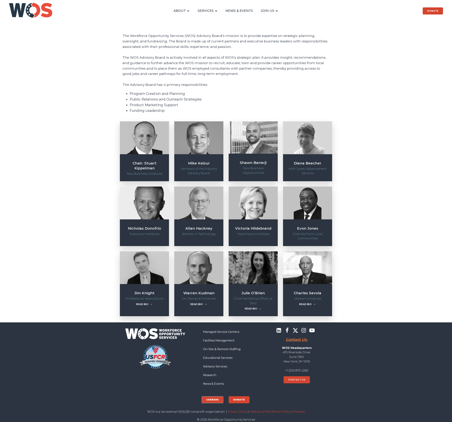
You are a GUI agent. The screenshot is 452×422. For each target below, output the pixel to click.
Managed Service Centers (221, 332)
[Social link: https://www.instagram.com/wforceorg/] (305, 330)
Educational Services (217, 357)
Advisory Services (215, 366)
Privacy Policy (237, 411)
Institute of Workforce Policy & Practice (277, 411)
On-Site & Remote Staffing (222, 349)
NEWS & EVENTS (239, 11)
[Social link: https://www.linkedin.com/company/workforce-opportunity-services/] (280, 330)
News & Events (213, 383)
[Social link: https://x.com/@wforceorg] (297, 330)
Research (209, 375)
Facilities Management (219, 340)
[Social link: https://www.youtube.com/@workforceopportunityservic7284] (313, 330)
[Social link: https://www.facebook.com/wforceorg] (288, 330)
